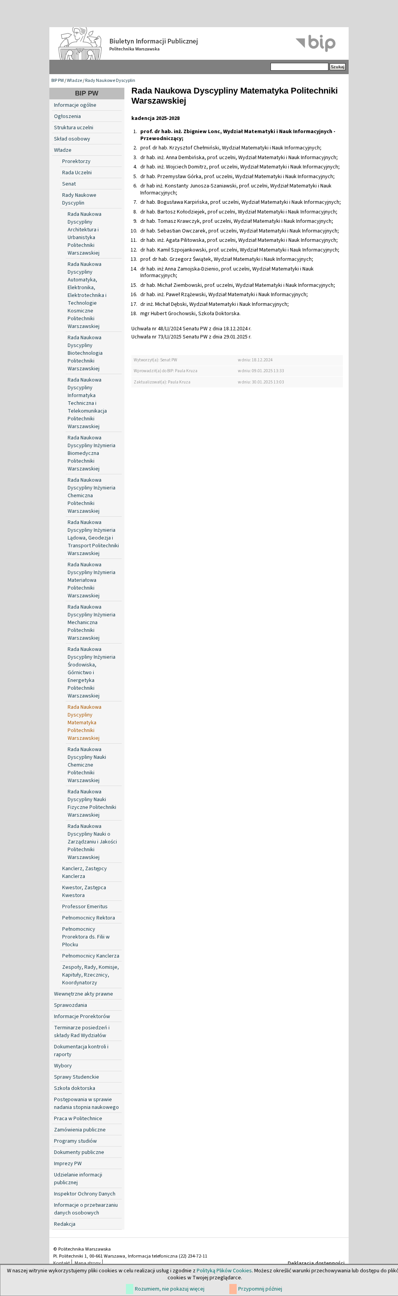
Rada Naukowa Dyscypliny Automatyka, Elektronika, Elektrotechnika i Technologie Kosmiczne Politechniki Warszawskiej (87, 295)
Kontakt (61, 1263)
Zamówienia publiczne (80, 1130)
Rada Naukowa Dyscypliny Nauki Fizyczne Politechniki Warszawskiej (92, 803)
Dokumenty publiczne (79, 1152)
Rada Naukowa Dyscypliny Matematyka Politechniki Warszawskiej (84, 722)
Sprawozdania (70, 1005)
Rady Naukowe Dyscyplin (110, 80)
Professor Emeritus (85, 907)
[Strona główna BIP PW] (199, 43)
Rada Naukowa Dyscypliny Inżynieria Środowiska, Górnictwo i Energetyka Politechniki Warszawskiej (91, 672)
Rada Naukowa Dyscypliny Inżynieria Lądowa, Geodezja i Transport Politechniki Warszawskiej (93, 538)
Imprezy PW (68, 1164)
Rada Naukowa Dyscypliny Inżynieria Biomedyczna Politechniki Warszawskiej (91, 453)
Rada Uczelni (77, 173)
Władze (74, 80)
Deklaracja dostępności (316, 1263)
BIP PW (57, 80)
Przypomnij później (260, 1289)
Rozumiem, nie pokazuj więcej (169, 1289)
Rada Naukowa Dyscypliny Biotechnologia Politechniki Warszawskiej (85, 353)
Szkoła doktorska (74, 1088)
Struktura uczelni (73, 128)
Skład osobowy (72, 139)
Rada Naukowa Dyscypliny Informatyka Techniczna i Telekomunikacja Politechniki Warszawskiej (87, 403)
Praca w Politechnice (78, 1119)
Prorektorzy (76, 161)
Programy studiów (75, 1141)
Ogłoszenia (67, 116)
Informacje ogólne (75, 105)
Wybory (63, 1066)
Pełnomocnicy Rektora (88, 918)
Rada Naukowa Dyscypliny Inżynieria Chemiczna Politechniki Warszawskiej (91, 495)
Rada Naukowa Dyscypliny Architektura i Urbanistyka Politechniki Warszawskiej (84, 233)
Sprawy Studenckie (76, 1077)
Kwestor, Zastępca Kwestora (84, 891)
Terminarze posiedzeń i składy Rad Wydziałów (82, 1031)
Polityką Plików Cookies (224, 1271)
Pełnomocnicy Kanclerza (90, 956)
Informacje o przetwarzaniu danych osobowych (86, 1209)
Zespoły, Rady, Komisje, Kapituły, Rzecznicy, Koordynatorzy (90, 975)
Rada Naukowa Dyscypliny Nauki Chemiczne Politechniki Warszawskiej (87, 765)
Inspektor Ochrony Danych (84, 1194)
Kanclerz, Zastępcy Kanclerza (84, 872)
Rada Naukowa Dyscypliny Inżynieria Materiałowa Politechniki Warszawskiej (91, 580)
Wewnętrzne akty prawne (83, 994)
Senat (69, 184)
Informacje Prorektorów (82, 1016)
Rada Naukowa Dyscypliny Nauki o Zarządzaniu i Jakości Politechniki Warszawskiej (92, 841)
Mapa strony (88, 1263)
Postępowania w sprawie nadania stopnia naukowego (86, 1103)
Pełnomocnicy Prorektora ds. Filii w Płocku (86, 937)
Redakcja (64, 1224)
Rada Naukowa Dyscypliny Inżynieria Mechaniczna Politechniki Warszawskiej (91, 622)
